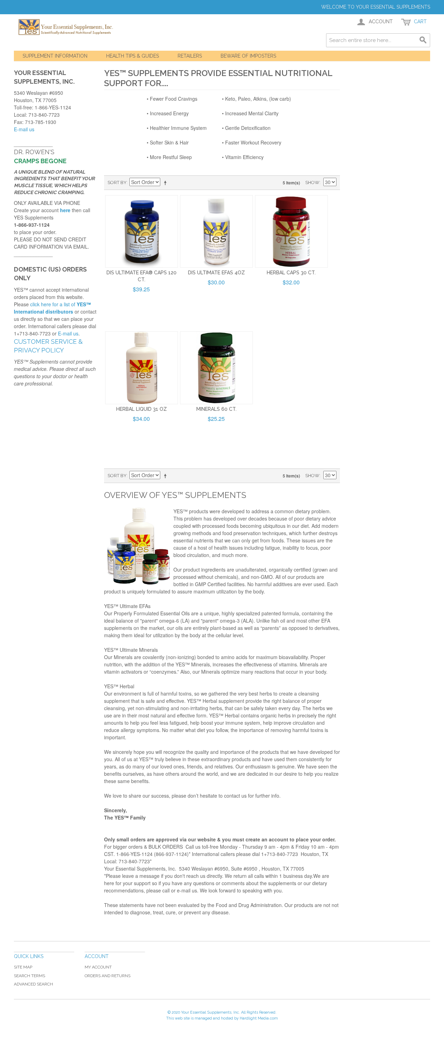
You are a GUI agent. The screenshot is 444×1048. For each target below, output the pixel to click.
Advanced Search (33, 984)
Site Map (23, 967)
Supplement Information (55, 56)
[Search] (423, 40)
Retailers (190, 56)
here (65, 210)
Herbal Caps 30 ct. (291, 272)
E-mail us (24, 129)
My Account (98, 967)
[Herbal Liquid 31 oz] (141, 367)
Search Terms (29, 975)
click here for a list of (52, 308)
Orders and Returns (107, 975)
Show (312, 182)
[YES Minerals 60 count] (216, 367)
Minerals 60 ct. (216, 409)
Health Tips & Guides (132, 56)
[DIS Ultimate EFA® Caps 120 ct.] (141, 231)
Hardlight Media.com (259, 1018)
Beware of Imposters (248, 56)
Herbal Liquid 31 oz (141, 409)
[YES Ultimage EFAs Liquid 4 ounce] (216, 231)
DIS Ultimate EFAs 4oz (216, 272)
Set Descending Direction (166, 182)
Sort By (117, 182)
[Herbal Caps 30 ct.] (291, 231)
